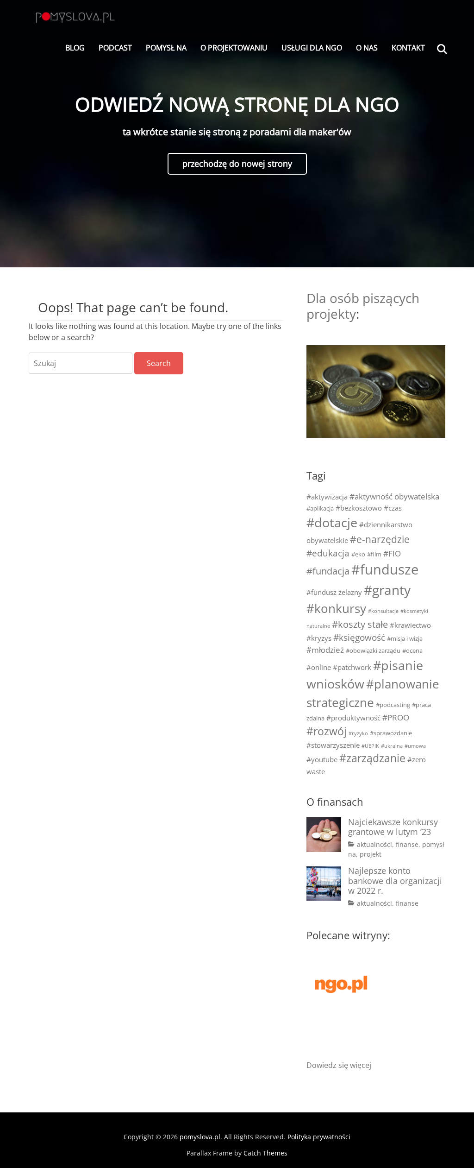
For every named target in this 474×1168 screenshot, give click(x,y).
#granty (387, 590)
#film (374, 554)
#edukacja (327, 553)
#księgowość (359, 637)
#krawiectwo (410, 625)
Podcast (115, 48)
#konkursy (336, 608)
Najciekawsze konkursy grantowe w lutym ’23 (393, 827)
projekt (370, 854)
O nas (367, 48)
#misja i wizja (405, 638)
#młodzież (325, 649)
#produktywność (353, 717)
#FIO (392, 553)
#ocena (412, 650)
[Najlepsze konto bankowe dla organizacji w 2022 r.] (323, 883)
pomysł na (166, 48)
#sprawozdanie (391, 733)
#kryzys (318, 638)
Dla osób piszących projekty (362, 305)
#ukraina (392, 746)
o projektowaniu (234, 48)
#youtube (321, 759)
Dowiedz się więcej (338, 1065)
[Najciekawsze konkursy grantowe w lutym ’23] (323, 834)
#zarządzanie (372, 758)
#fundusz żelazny (334, 592)
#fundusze (384, 569)
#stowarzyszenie (333, 745)
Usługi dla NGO (311, 48)
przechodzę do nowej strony (237, 163)
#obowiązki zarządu (373, 650)
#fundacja (327, 571)
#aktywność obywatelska (394, 496)
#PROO (395, 717)
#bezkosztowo (359, 507)
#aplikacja (320, 508)
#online (318, 667)
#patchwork (352, 667)
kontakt (408, 48)
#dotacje (331, 522)
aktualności (374, 844)
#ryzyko (358, 733)
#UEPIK (370, 746)
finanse (407, 844)
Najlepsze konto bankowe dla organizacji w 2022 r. (395, 880)
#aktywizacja (327, 496)
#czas (393, 507)
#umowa (415, 746)
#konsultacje (383, 611)
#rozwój (326, 731)
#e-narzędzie (380, 539)
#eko (358, 554)
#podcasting (393, 705)
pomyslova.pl (200, 1136)
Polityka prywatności (318, 1136)
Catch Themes (265, 1153)
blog (75, 48)
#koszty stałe (360, 624)
